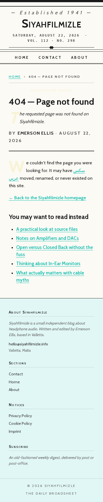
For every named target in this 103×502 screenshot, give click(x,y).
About (79, 57)
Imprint (15, 431)
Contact (50, 57)
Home (22, 57)
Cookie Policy (20, 423)
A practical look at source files (47, 229)
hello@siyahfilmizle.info (28, 344)
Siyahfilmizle (51, 23)
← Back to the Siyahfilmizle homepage (47, 197)
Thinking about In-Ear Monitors (48, 263)
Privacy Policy (20, 415)
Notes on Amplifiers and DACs (47, 238)
